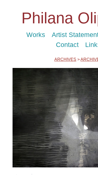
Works (35, 34)
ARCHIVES (65, 59)
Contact (67, 44)
